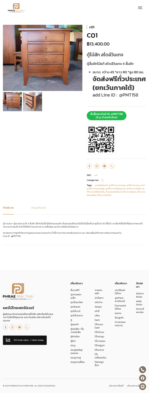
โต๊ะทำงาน (99, 332)
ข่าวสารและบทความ (120, 323)
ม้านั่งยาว (99, 297)
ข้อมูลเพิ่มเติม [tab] (38, 208)
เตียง (97, 315)
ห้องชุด (98, 306)
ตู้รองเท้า (74, 324)
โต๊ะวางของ (100, 341)
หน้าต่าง (98, 302)
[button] (78, 28)
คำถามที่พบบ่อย (140, 310)
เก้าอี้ (97, 311)
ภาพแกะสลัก (98, 291)
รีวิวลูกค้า (119, 317)
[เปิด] (140, 8)
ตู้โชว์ (73, 341)
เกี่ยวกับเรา (76, 283)
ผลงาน (118, 313)
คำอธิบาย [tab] (8, 208)
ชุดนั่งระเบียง (76, 302)
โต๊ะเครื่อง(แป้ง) (100, 356)
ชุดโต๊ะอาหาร (76, 315)
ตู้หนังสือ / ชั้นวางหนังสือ (77, 330)
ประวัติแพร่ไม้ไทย (120, 291)
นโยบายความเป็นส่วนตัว (136, 386)
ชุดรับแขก (75, 306)
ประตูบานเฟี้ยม (77, 362)
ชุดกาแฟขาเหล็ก (75, 296)
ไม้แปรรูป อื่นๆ (99, 363)
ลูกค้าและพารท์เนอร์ (120, 299)
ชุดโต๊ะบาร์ (75, 311)
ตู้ (71, 320)
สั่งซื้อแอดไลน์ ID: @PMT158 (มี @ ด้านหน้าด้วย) (106, 115)
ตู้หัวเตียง (75, 336)
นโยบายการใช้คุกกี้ (116, 386)
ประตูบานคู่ (75, 357)
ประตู (72, 345)
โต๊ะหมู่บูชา (100, 345)
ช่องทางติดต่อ (140, 295)
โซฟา (97, 320)
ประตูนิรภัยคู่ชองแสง (76, 351)
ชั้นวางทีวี (74, 290)
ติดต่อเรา (139, 285)
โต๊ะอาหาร (99, 349)
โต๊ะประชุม (99, 336)
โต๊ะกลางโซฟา (99, 326)
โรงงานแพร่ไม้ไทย (120, 307)
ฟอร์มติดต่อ (139, 303)
